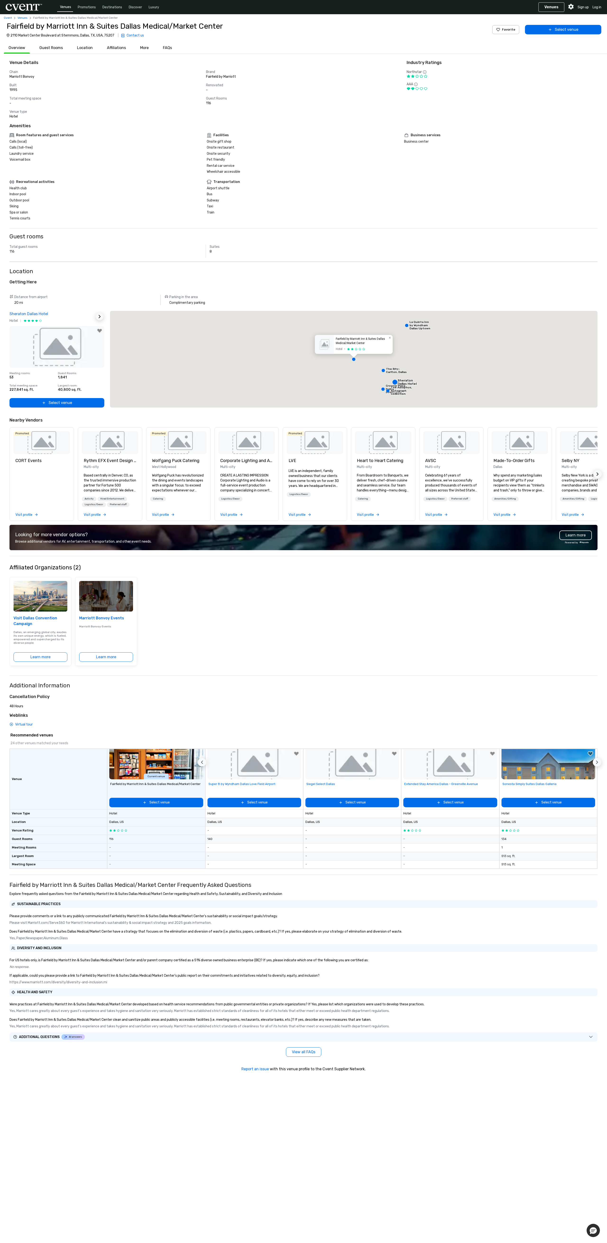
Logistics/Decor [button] (94, 504)
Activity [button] (89, 498)
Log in (597, 7)
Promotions (87, 7)
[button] (354, 359)
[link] (42, 442)
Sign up (583, 7)
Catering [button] (158, 498)
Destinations (112, 7)
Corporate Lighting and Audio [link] (246, 460)
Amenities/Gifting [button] (505, 498)
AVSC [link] (430, 460)
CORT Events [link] (28, 460)
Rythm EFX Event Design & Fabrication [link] (110, 460)
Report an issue (255, 1069)
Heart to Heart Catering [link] (380, 460)
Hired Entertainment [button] (112, 498)
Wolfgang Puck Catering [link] (175, 460)
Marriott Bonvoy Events (101, 618)
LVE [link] (292, 460)
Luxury (154, 7)
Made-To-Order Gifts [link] (513, 460)
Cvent (8, 17)
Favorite (508, 29)
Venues (65, 7)
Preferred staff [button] (118, 504)
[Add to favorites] (99, 331)
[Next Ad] (99, 316)
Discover (135, 7)
